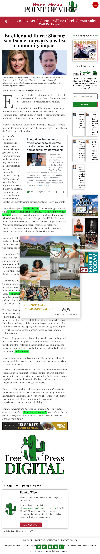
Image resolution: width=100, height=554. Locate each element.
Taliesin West (22, 351)
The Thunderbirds (18, 293)
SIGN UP (85, 104)
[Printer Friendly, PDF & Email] (3, 480)
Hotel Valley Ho (30, 208)
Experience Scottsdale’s (35, 412)
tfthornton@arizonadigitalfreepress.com (38, 508)
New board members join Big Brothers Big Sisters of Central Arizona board (82, 177)
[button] (38, 547)
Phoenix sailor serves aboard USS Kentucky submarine (83, 121)
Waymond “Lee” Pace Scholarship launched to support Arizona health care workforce (84, 150)
